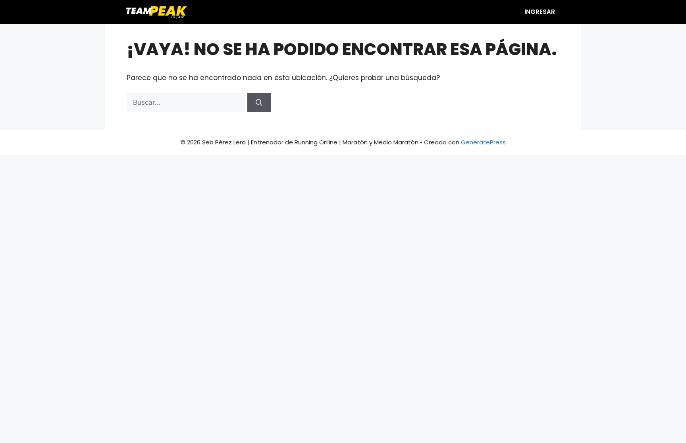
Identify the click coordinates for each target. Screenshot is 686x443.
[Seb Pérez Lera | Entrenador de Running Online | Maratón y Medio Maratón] (155, 12)
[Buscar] (259, 102)
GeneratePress (483, 142)
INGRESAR (539, 12)
